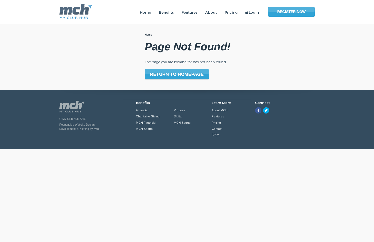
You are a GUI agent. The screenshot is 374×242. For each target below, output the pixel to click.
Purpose (179, 110)
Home (148, 34)
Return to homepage (177, 74)
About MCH (219, 110)
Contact (217, 128)
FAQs (215, 134)
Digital (178, 116)
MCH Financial (146, 122)
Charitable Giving (148, 116)
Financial (142, 110)
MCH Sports (144, 128)
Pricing (216, 122)
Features (218, 116)
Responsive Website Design (77, 124)
